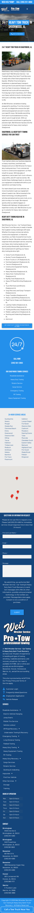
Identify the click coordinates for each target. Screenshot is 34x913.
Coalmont (25, 428)
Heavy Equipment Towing (17, 398)
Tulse (23, 435)
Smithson (8, 450)
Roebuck (8, 447)
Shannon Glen (26, 426)
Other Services (8, 781)
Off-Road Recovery (10, 729)
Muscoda (25, 438)
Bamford (8, 454)
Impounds (6, 773)
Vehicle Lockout (9, 725)
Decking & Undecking (11, 770)
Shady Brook (26, 452)
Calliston (25, 419)
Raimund (25, 445)
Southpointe (9, 419)
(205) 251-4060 (26, 2)
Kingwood (25, 457)
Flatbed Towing (9, 744)
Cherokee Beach (10, 428)
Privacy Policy (11, 681)
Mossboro (25, 431)
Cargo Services (9, 762)
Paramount (8, 459)
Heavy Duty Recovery (10, 759)
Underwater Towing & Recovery (16, 732)
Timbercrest (9, 445)
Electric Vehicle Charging (12, 714)
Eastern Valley (26, 443)
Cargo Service (17, 387)
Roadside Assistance (17, 376)
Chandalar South (27, 440)
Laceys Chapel (27, 421)
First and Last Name (10, 533)
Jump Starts (8, 717)
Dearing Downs (27, 433)
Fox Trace (8, 457)
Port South (25, 450)
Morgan (7, 424)
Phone (5, 553)
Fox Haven (25, 424)
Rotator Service (17, 383)
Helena (7, 452)
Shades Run (9, 426)
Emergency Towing (17, 391)
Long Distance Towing (11, 740)
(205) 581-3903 (17, 363)
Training (6, 788)
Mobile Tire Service (10, 721)
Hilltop (7, 438)
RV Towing (17, 394)
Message (5, 563)
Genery (7, 421)
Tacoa (7, 440)
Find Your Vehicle (9, 777)
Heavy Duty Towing (17, 379)
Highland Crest (27, 447)
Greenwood (8, 433)
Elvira (7, 431)
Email (5, 543)
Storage (6, 785)
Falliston (8, 443)
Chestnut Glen (9, 435)
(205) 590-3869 (9, 893)
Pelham (24, 454)
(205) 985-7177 (9, 881)
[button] (18, 492)
